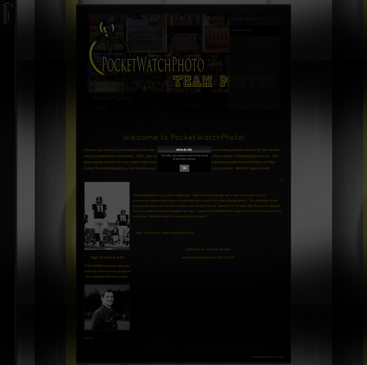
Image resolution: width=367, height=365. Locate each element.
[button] (184, 168)
